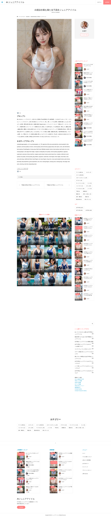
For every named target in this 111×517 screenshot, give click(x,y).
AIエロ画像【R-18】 (79, 379)
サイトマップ (85, 466)
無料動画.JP (77, 387)
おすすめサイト (85, 463)
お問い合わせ (85, 473)
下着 (78, 191)
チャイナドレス (80, 183)
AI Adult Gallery (78, 389)
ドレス (89, 183)
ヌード (83, 453)
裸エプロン (88, 199)
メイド (89, 188)
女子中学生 (79, 207)
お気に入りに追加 (22, 168)
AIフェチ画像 (78, 384)
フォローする (85, 34)
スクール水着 (79, 175)
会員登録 (107, 2)
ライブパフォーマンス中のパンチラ (83, 349)
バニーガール (79, 185)
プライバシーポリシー (86, 470)
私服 (87, 196)
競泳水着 (57, 12)
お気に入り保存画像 (86, 460)
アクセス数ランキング (86, 456)
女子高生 (21, 177)
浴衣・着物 (79, 196)
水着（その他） (87, 194)
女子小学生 (79, 210)
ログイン (99, 2)
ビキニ (88, 185)
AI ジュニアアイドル (15, 2)
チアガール (79, 180)
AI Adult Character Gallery (81, 390)
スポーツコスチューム (81, 177)
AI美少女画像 (78, 382)
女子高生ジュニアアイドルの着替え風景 (84, 341)
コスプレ (88, 172)
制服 (78, 194)
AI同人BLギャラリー (79, 385)
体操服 (85, 191)
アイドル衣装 (79, 172)
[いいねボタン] (18, 113)
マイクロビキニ (80, 188)
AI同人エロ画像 (78, 380)
